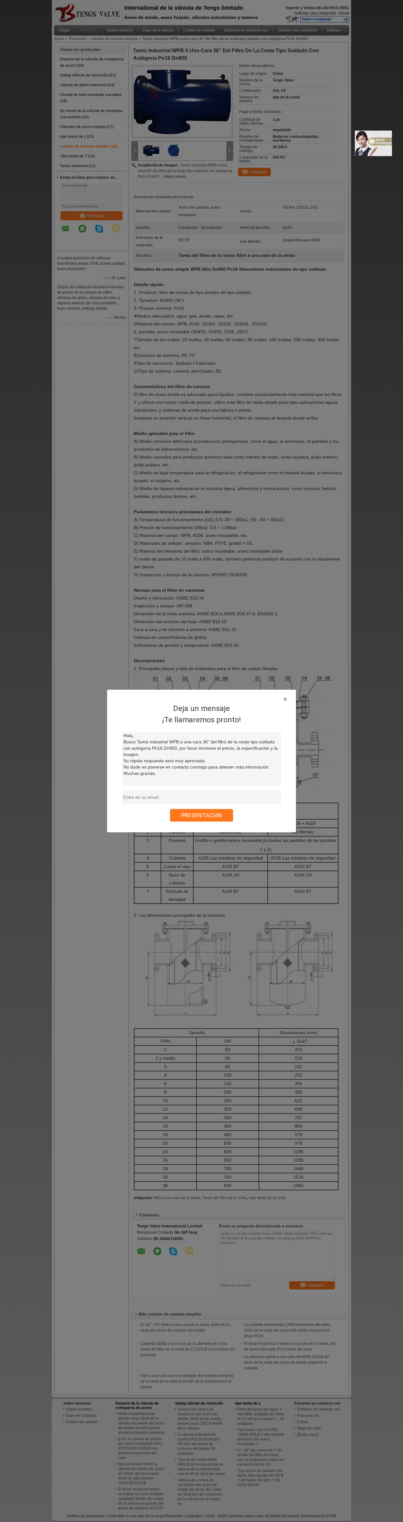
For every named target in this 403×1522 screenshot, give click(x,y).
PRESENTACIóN (201, 815)
